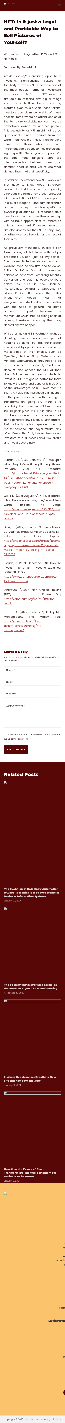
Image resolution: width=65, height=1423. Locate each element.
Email (10, 681)
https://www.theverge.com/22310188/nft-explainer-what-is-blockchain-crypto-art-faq (32, 513)
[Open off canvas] (59, 5)
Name (10, 670)
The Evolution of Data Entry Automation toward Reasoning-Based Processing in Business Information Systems (31, 893)
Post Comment (16, 749)
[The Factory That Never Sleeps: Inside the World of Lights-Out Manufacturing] (32, 943)
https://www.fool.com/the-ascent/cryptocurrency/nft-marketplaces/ (23, 625)
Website (11, 693)
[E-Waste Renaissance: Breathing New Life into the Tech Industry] (32, 1035)
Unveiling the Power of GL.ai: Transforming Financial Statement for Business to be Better (30, 1173)
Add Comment (15, 705)
